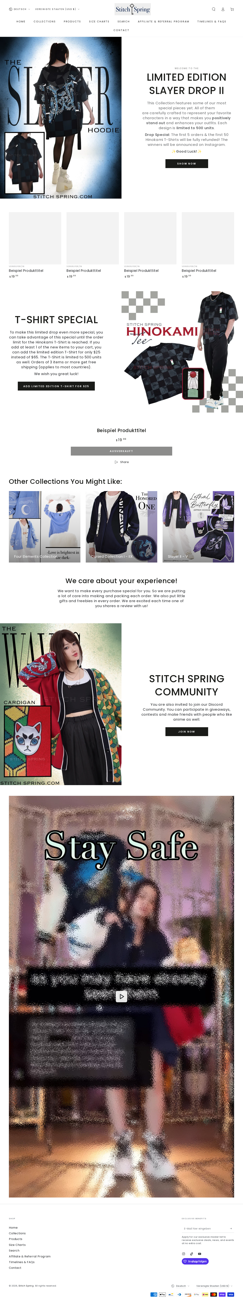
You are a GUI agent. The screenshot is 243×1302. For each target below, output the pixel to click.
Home (13, 1228)
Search (14, 1251)
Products (15, 1239)
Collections (17, 1233)
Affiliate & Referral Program (30, 1256)
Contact (15, 1268)
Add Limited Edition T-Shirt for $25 (56, 386)
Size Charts (17, 1245)
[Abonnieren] (232, 1229)
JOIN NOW (186, 731)
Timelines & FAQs (22, 1262)
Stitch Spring (26, 1285)
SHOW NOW (186, 163)
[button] (213, 9)
